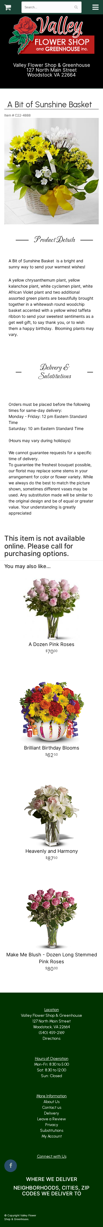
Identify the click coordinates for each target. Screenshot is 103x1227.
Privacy (51, 1124)
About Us (51, 1101)
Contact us (51, 1107)
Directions (51, 1038)
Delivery (51, 1113)
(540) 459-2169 (54, 82)
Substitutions (51, 1130)
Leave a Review (51, 1119)
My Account (51, 1136)
